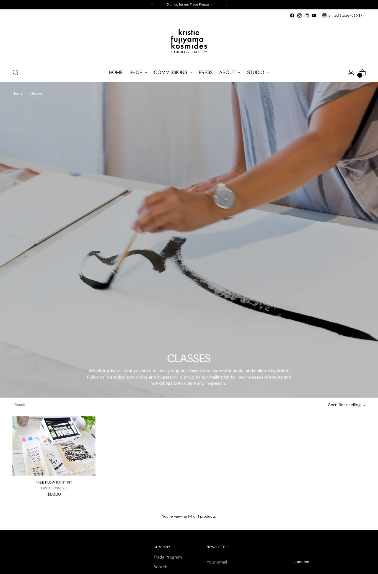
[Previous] (152, 4)
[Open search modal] (15, 72)
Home (17, 93)
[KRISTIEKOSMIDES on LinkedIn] (306, 15)
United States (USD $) (345, 15)
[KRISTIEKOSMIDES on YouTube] (313, 15)
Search (160, 567)
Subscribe (303, 562)
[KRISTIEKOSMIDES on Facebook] (292, 15)
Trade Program (168, 557)
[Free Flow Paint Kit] (53, 446)
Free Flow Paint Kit (54, 482)
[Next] (226, 4)
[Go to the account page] (350, 72)
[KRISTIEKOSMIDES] (189, 41)
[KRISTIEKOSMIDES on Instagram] (299, 15)
